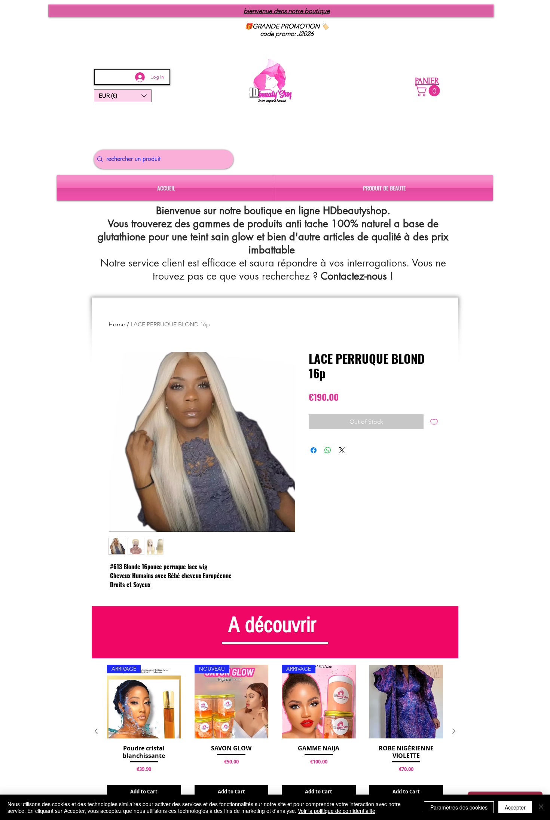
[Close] (541, 807)
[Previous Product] (96, 731)
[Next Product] (453, 731)
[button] (123, 95)
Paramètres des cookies (459, 807)
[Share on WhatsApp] (327, 450)
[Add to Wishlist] (434, 421)
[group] (275, 731)
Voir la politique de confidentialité (336, 810)
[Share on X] (341, 450)
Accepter (515, 807)
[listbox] (123, 95)
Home (117, 324)
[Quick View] (406, 702)
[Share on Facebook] (313, 450)
